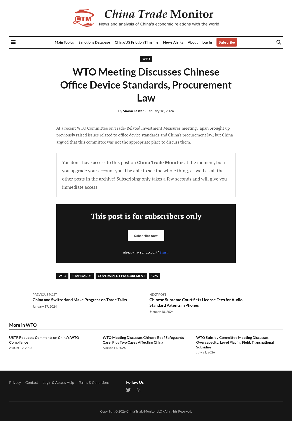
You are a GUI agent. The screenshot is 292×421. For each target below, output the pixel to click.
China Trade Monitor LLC (144, 411)
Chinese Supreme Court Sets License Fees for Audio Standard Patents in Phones (195, 302)
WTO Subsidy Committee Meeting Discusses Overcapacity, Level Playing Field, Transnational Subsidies (235, 342)
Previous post (45, 294)
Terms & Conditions (94, 382)
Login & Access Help (58, 382)
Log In (207, 42)
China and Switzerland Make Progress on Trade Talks (80, 299)
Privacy (15, 382)
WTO (146, 59)
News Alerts (173, 42)
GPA (154, 276)
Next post (157, 294)
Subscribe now (146, 236)
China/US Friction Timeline (137, 42)
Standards (82, 276)
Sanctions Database (94, 42)
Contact (31, 382)
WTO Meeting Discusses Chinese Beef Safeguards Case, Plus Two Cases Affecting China (143, 339)
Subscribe (227, 42)
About (193, 42)
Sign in (164, 252)
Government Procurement (121, 276)
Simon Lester (133, 111)
